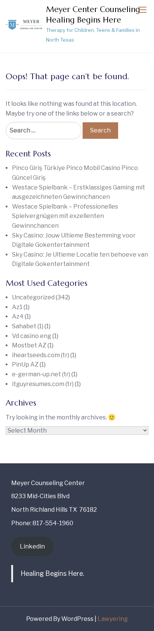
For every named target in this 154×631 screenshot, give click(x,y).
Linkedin (32, 546)
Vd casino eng (31, 336)
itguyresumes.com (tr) (43, 384)
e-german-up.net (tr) (41, 374)
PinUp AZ (25, 364)
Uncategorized (33, 297)
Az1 (17, 307)
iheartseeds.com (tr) (40, 355)
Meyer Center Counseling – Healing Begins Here (96, 15)
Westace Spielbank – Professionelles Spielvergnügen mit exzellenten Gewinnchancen (65, 216)
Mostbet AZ (29, 345)
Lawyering (113, 618)
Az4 (18, 316)
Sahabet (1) (27, 326)
